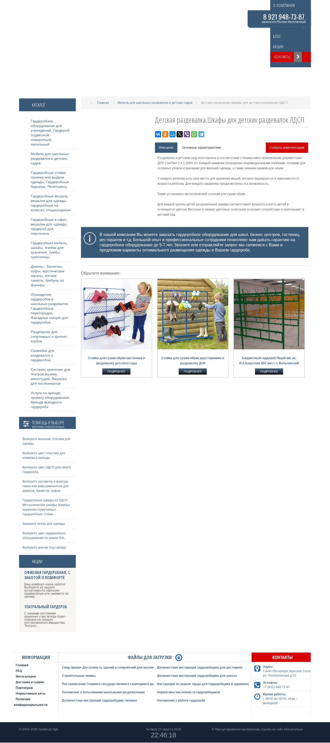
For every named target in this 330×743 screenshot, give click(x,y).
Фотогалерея (26, 676)
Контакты (282, 57)
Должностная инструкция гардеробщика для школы (197, 676)
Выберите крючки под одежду (44, 547)
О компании (284, 5)
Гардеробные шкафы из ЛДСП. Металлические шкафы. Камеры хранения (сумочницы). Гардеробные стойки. (46, 507)
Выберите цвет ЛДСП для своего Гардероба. (46, 470)
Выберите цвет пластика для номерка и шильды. (43, 455)
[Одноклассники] (165, 134)
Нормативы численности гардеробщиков (188, 692)
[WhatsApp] (194, 134)
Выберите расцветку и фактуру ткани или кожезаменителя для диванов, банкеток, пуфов (45, 486)
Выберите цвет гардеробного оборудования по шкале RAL (44, 535)
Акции (278, 46)
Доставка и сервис (30, 682)
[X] (180, 134)
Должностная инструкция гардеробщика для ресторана (199, 667)
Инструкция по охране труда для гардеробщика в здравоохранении (209, 684)
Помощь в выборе (48, 424)
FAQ (19, 671)
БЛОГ (277, 36)
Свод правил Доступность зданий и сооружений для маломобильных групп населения (129, 667)
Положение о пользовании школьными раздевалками (103, 692)
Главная (22, 665)
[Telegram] (201, 134)
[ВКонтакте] (158, 134)
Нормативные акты (30, 693)
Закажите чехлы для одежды (43, 524)
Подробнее (116, 371)
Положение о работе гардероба (181, 700)
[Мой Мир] (172, 134)
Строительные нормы (79, 676)
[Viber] (187, 134)
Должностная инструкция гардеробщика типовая (99, 700)
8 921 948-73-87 (283, 17)
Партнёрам (24, 688)
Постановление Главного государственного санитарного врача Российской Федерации (129, 684)
